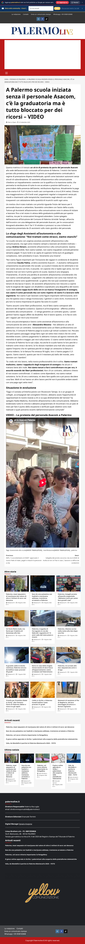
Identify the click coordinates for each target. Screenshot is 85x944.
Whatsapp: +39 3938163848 (62, 14)
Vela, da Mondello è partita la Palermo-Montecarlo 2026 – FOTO (31, 743)
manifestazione (48, 550)
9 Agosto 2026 (47, 707)
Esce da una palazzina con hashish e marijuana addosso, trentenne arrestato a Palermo (42, 597)
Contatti (26, 14)
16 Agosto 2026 (73, 602)
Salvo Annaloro (43, 773)
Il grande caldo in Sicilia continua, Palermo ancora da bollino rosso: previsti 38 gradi (16, 669)
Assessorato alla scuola (18, 550)
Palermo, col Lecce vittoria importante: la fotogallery (27, 735)
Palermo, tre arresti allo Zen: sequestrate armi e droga (67, 668)
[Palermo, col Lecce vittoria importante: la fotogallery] (43, 758)
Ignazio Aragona (25, 824)
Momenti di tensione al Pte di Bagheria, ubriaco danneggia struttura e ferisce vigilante (68, 703)
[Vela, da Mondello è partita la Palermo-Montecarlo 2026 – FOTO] (74, 758)
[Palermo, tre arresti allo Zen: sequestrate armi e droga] (68, 655)
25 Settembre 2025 (24, 122)
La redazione (16, 14)
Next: (61, 559)
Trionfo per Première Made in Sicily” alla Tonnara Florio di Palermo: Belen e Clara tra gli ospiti (16, 703)
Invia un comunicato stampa (41, 14)
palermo (74, 550)
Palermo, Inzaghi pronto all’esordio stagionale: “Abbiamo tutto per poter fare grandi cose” (68, 597)
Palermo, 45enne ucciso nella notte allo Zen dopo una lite (68, 631)
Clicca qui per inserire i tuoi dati (70, 8)
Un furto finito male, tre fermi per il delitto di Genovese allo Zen (15, 631)
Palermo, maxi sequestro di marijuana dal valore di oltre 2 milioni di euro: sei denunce (16, 597)
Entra (57, 8)
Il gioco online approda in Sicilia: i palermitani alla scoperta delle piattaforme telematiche (42, 739)
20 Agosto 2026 (21, 602)
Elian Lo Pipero (12, 122)
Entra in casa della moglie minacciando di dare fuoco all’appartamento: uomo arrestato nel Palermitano (42, 669)
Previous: (23, 559)
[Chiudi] (82, 2)
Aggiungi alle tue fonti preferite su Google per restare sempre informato (33, 2)
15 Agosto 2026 (47, 639)
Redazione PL (11, 602)
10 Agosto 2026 (21, 709)
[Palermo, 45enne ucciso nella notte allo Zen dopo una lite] (68, 618)
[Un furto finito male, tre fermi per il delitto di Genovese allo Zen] (16, 618)
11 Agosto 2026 (21, 674)
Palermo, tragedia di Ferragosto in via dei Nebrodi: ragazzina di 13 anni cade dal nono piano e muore (42, 633)
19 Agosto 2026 (58, 784)
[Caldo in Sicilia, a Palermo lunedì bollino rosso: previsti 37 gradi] (42, 690)
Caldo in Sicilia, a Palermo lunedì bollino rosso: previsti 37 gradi (42, 702)
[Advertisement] (42, 54)
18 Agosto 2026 (74, 779)
